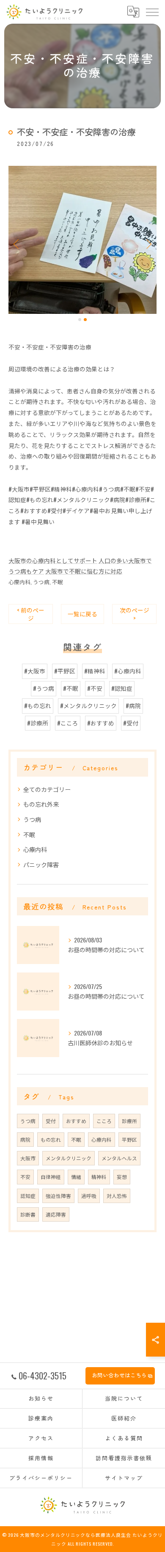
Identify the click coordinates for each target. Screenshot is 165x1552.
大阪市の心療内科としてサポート (52, 560)
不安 (25, 1176)
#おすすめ (100, 723)
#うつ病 (43, 688)
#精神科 (94, 671)
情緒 (76, 1176)
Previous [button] (16, 243)
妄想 (122, 1176)
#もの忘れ (37, 705)
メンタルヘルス (119, 1158)
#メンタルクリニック (88, 705)
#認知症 (121, 688)
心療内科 (19, 582)
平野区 (129, 1139)
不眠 (57, 582)
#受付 (130, 723)
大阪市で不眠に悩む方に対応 (83, 571)
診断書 (28, 1214)
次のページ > (134, 614)
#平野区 (64, 671)
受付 (51, 1120)
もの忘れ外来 (41, 803)
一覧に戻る (82, 614)
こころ (104, 1120)
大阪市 (28, 1158)
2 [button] (85, 319)
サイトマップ (124, 1478)
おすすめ (76, 1120)
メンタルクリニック (68, 1158)
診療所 (129, 1120)
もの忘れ (51, 1139)
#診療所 (37, 723)
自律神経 (51, 1176)
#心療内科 (127, 671)
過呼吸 (88, 1195)
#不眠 (70, 688)
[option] (82, 240)
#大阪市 (34, 671)
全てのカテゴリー (47, 789)
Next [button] (148, 243)
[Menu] (152, 12)
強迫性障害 (58, 1195)
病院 (25, 1139)
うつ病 (41, 582)
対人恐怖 (117, 1195)
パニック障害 (41, 864)
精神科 (99, 1176)
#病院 (133, 705)
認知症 (28, 1195)
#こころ (67, 723)
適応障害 (56, 1214)
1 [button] (79, 319)
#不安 (94, 688)
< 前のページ (30, 614)
